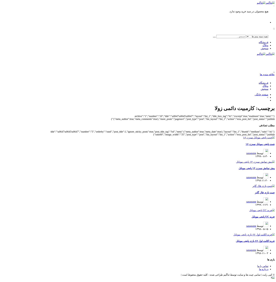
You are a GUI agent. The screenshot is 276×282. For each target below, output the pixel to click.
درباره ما (263, 269)
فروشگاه (263, 42)
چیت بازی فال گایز (265, 192)
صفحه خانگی (261, 94)
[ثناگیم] (266, 2)
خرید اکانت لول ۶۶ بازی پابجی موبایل (255, 241)
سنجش (264, 48)
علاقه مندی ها (267, 73)
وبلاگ (265, 45)
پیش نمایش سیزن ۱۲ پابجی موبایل (257, 168)
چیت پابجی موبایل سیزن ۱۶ (260, 144)
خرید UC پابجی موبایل (263, 216)
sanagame (251, 153)
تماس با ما (262, 266)
